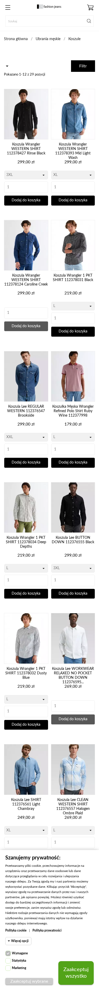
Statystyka (19, 960)
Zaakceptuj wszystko (76, 973)
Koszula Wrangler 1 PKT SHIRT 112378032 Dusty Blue (26, 673)
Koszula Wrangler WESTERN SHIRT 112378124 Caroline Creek (26, 280)
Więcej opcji (20, 941)
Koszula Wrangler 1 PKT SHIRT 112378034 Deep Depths (26, 542)
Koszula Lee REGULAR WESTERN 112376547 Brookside (26, 411)
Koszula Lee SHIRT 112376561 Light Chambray (26, 804)
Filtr (83, 66)
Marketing (19, 968)
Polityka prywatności (47, 930)
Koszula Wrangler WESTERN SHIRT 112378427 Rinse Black (26, 149)
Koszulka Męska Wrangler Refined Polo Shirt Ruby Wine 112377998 (73, 411)
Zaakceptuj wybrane (29, 981)
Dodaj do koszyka (26, 200)
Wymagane (20, 953)
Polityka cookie (15, 930)
